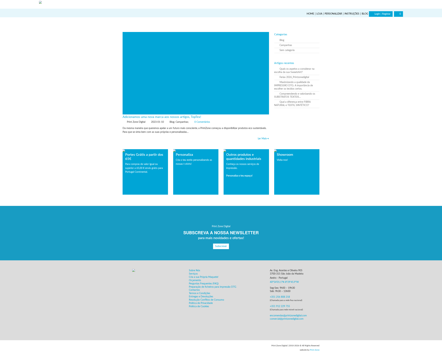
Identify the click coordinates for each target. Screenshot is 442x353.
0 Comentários (202, 122)
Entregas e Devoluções (201, 296)
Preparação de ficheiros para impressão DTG (212, 287)
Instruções (351, 14)
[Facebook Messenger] (291, 327)
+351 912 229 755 (280, 306)
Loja (319, 14)
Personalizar (333, 14)
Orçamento (195, 280)
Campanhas (286, 45)
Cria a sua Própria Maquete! (203, 277)
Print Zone (314, 350)
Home (310, 14)
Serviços (193, 274)
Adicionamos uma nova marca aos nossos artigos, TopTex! (162, 117)
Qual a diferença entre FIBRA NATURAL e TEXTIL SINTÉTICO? (292, 103)
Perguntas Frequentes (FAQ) (204, 283)
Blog (365, 14)
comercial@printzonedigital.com (287, 319)
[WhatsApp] (437, 348)
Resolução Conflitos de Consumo (206, 300)
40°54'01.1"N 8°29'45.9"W (284, 282)
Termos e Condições (199, 293)
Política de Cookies (199, 306)
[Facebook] (390, 4)
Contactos (194, 290)
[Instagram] (399, 4)
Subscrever (221, 246)
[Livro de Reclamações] (133, 346)
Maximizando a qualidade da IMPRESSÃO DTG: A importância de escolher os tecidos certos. (293, 85)
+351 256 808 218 (280, 297)
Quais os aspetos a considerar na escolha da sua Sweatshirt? (294, 70)
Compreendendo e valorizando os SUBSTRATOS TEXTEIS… (294, 95)
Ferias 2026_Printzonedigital (294, 77)
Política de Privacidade (201, 303)
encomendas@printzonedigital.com (288, 315)
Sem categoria (287, 50)
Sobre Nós (194, 270)
